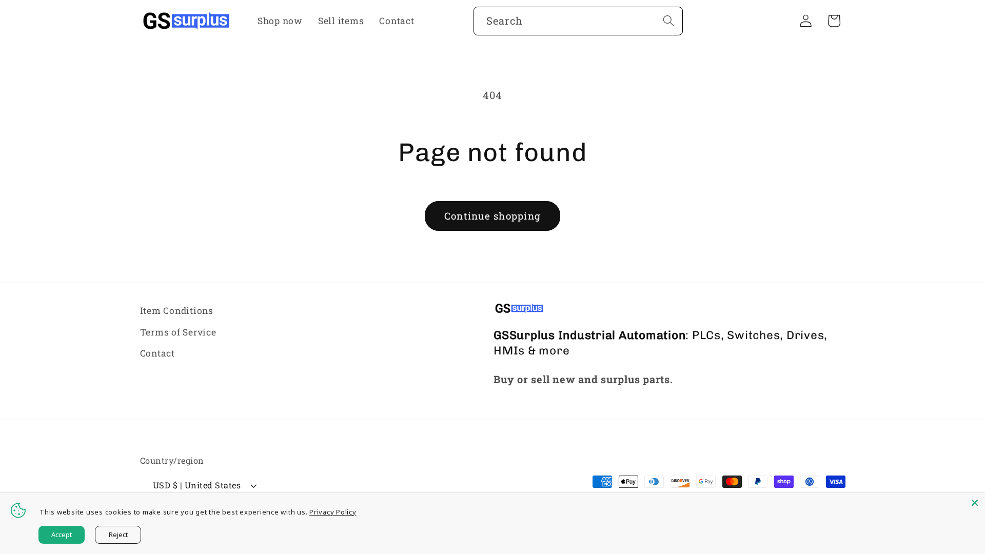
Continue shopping (492, 215)
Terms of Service (178, 332)
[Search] (669, 21)
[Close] (975, 503)
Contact (157, 353)
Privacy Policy (333, 512)
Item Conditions (176, 310)
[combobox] (578, 21)
